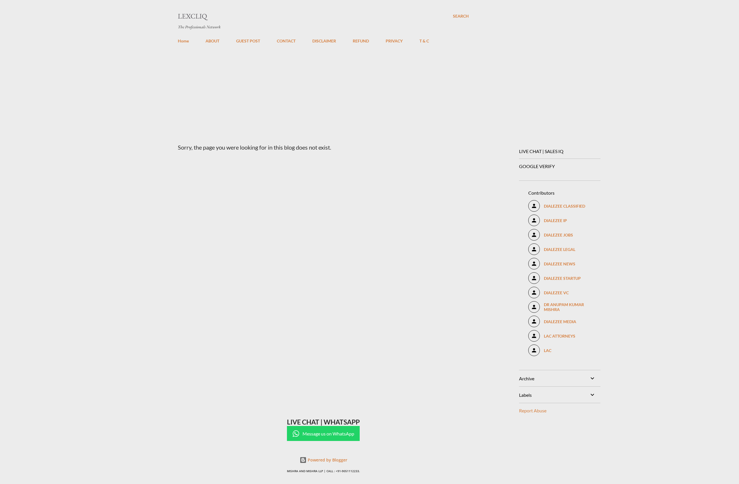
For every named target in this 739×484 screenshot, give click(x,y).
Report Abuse (532, 410)
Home (183, 40)
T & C (424, 40)
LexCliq (192, 16)
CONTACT (286, 40)
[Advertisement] (323, 91)
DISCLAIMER (324, 40)
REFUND (361, 40)
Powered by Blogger (327, 460)
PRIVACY (394, 40)
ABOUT (212, 40)
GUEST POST (248, 40)
